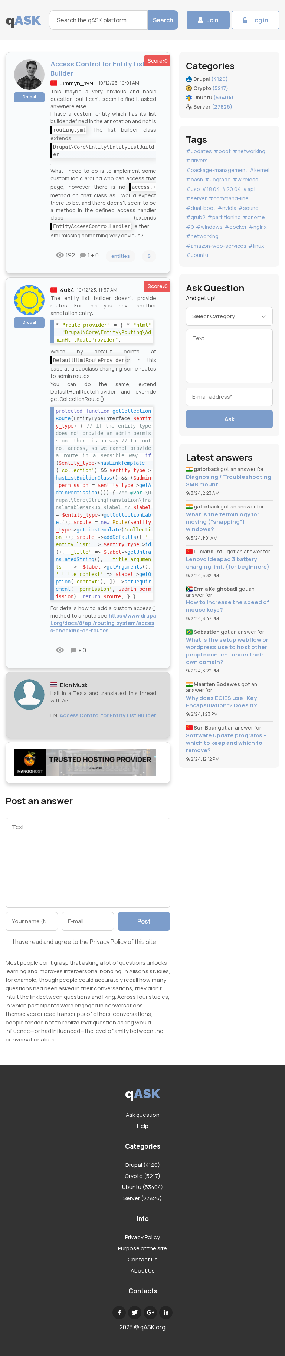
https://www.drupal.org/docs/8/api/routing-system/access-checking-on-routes (103, 623)
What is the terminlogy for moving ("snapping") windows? (222, 522)
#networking (249, 151)
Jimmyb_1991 (78, 83)
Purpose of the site (142, 1248)
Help (142, 1126)
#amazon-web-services (216, 245)
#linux (256, 245)
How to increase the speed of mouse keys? (227, 606)
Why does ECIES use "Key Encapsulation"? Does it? (221, 701)
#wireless (245, 179)
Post (144, 921)
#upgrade (218, 179)
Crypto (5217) (142, 1176)
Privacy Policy (108, 942)
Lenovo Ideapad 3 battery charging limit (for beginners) (227, 563)
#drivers (197, 160)
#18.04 (211, 188)
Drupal (29, 96)
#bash (194, 179)
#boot (222, 151)
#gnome (254, 217)
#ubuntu (197, 255)
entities (120, 256)
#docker (236, 226)
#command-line (229, 198)
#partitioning (224, 217)
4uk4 (67, 290)
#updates (199, 151)
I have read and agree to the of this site (84, 942)
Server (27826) (142, 1198)
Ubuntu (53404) (142, 1187)
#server (196, 198)
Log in (259, 20)
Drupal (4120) (142, 1165)
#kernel (259, 170)
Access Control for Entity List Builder (108, 715)
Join (213, 20)
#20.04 (231, 188)
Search (163, 20)
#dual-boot (201, 207)
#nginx (257, 226)
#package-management (217, 170)
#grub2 (196, 217)
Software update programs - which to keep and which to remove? (226, 743)
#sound (248, 207)
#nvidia (226, 207)
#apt (249, 188)
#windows (209, 226)
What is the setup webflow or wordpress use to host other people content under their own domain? (227, 651)
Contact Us (143, 1259)
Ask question (143, 1115)
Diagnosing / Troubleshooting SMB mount (228, 480)
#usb (193, 188)
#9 (190, 226)
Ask (230, 419)
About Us (143, 1270)
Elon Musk (74, 685)
